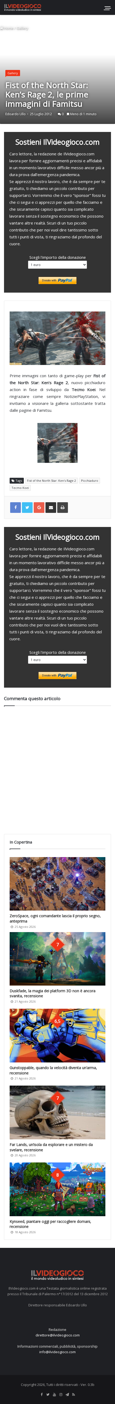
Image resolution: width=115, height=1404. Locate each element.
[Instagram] (60, 1394)
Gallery (22, 28)
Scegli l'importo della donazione (57, 257)
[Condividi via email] (50, 507)
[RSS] (73, 1394)
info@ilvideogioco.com (57, 1351)
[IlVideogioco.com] (22, 7)
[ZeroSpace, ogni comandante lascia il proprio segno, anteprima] (57, 884)
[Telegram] (67, 1394)
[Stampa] (62, 507)
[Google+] (39, 507)
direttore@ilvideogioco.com (58, 1335)
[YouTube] (54, 1394)
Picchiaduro (89, 481)
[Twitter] (48, 1394)
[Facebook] (41, 1394)
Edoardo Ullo (15, 114)
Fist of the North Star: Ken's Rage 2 (51, 481)
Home (8, 28)
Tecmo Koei (20, 488)
